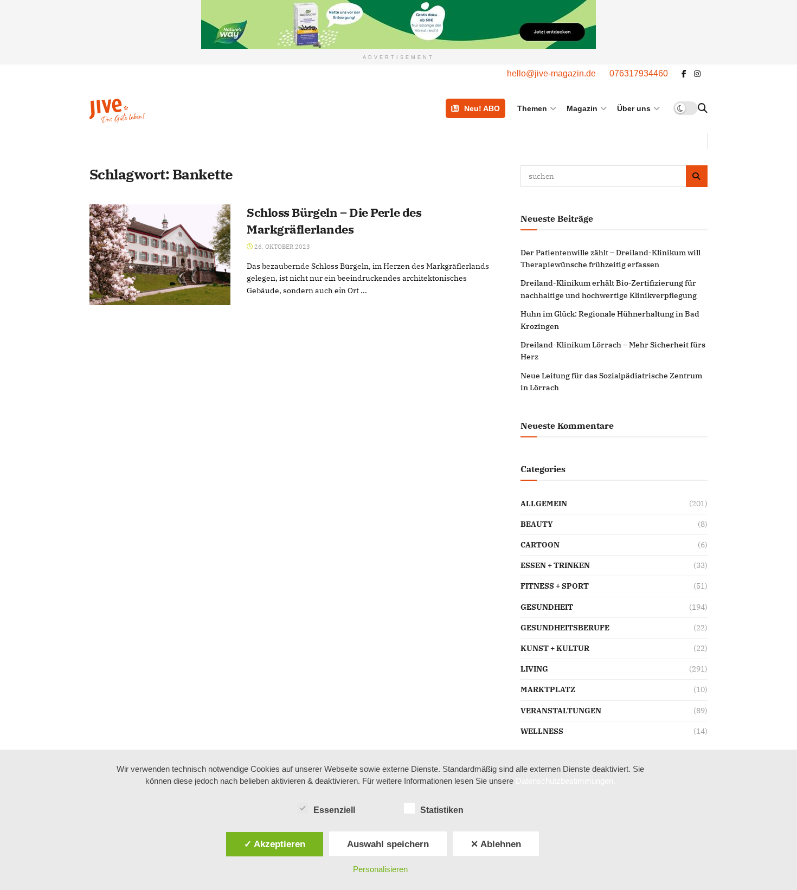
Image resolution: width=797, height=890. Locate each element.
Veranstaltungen (560, 710)
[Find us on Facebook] (684, 74)
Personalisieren (380, 869)
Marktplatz (547, 689)
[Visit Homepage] (144, 108)
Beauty (536, 524)
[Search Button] (703, 108)
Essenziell (334, 810)
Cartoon (540, 545)
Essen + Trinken (555, 565)
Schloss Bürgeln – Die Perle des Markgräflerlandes (334, 220)
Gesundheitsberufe (564, 628)
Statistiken (442, 810)
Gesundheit (546, 607)
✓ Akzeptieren (274, 844)
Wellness (541, 731)
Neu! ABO (482, 108)
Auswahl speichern (388, 844)
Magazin (582, 108)
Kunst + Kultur (554, 648)
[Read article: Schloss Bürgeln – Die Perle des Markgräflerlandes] (159, 254)
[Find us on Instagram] (697, 74)
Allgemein (543, 503)
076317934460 (638, 73)
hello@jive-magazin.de (551, 73)
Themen (532, 108)
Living (534, 669)
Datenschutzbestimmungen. (565, 780)
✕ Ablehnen (496, 844)
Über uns (634, 108)
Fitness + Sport (554, 586)
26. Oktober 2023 (281, 246)
